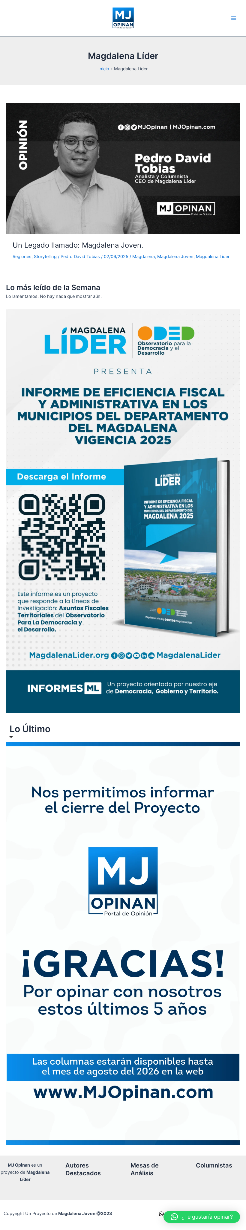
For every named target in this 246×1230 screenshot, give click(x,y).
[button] (202, 1217)
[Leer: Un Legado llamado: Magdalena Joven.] (123, 168)
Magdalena (143, 256)
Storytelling (45, 256)
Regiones (22, 256)
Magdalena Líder (213, 256)
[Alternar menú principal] (233, 18)
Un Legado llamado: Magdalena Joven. (78, 245)
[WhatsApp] (161, 1214)
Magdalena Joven (175, 256)
